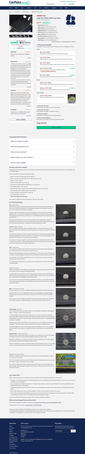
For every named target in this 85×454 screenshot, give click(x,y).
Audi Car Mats (17, 11)
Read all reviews (20, 119)
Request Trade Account (71, 1)
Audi (10, 7)
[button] (11, 36)
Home (10, 11)
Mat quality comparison (66, 41)
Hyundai (29, 7)
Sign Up (73, 431)
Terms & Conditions (13, 446)
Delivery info (73, 41)
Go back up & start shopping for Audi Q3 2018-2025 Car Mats (47, 402)
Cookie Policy (12, 448)
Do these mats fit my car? (56, 41)
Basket (72, 4)
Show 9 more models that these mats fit (19, 196)
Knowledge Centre (13, 437)
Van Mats (11, 435)
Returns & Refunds (13, 439)
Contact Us (11, 428)
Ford (22, 7)
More (66, 7)
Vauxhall (54, 7)
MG (40, 7)
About (10, 426)
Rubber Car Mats (13, 433)
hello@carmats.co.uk (27, 427)
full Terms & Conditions (44, 397)
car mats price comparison (45, 409)
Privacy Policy (12, 444)
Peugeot (46, 7)
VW (61, 7)
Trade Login (62, 1)
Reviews (11, 429)
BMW (16, 7)
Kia (35, 7)
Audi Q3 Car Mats (25, 11)
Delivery (11, 431)
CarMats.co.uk (15, 452)
